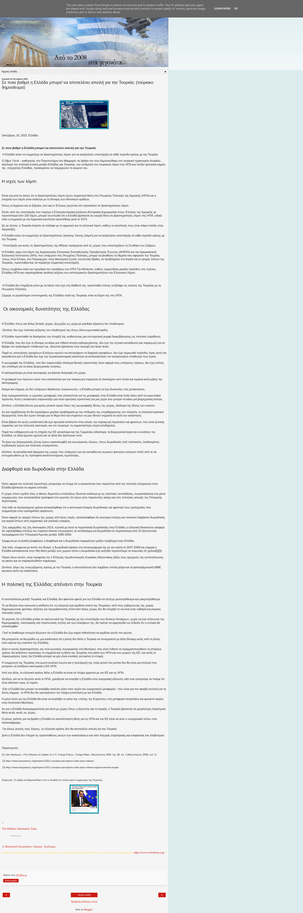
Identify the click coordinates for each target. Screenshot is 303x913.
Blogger (88, 909)
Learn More (222, 8)
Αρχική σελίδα (84, 895)
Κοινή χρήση (11, 880)
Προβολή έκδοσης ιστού (84, 901)
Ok (236, 8)
